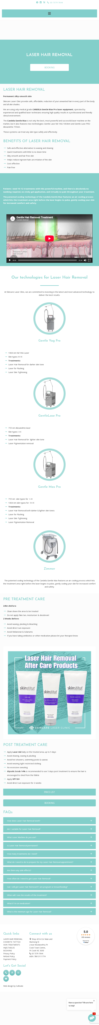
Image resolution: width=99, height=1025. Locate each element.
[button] (49, 820)
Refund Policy (9, 956)
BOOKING (7, 950)
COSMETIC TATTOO (11, 942)
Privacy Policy (9, 953)
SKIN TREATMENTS (11, 945)
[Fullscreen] (89, 260)
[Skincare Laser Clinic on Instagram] (18, 973)
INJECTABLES (9, 947)
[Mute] (85, 260)
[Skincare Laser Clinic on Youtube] (6, 979)
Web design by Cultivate (13, 986)
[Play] (10, 260)
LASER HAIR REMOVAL (12, 939)
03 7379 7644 (56, 2)
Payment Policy (9, 959)
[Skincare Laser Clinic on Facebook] (12, 973)
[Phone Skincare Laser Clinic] (6, 973)
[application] (49, 238)
